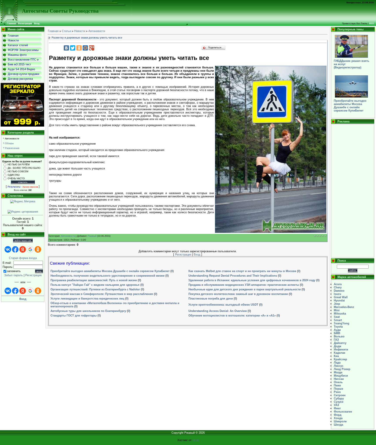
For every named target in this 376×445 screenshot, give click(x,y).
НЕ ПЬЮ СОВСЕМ (18, 171)
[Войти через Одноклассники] (38, 249)
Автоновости (12, 138)
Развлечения (12, 148)
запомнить (14, 271)
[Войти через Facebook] (15, 249)
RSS (371, 23)
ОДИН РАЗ (14, 175)
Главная (53, 31)
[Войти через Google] (30, 249)
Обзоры (9, 143)
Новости (79, 31)
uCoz (195, 440)
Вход (36, 23)
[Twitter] (72, 48)
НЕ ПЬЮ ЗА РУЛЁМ (19, 164)
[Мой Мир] (85, 48)
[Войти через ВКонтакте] (8, 249)
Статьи (66, 31)
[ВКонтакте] (66, 48)
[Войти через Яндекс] (22, 249)
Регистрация (25, 23)
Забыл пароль (13, 275)
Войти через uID (23, 240)
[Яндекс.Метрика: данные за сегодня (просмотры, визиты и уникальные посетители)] (22, 201)
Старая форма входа (23, 258)
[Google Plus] (91, 48)
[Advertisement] (352, 190)
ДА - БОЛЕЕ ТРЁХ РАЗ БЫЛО (24, 168)
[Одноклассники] (79, 48)
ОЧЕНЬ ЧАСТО (16, 178)
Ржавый (92, 236)
